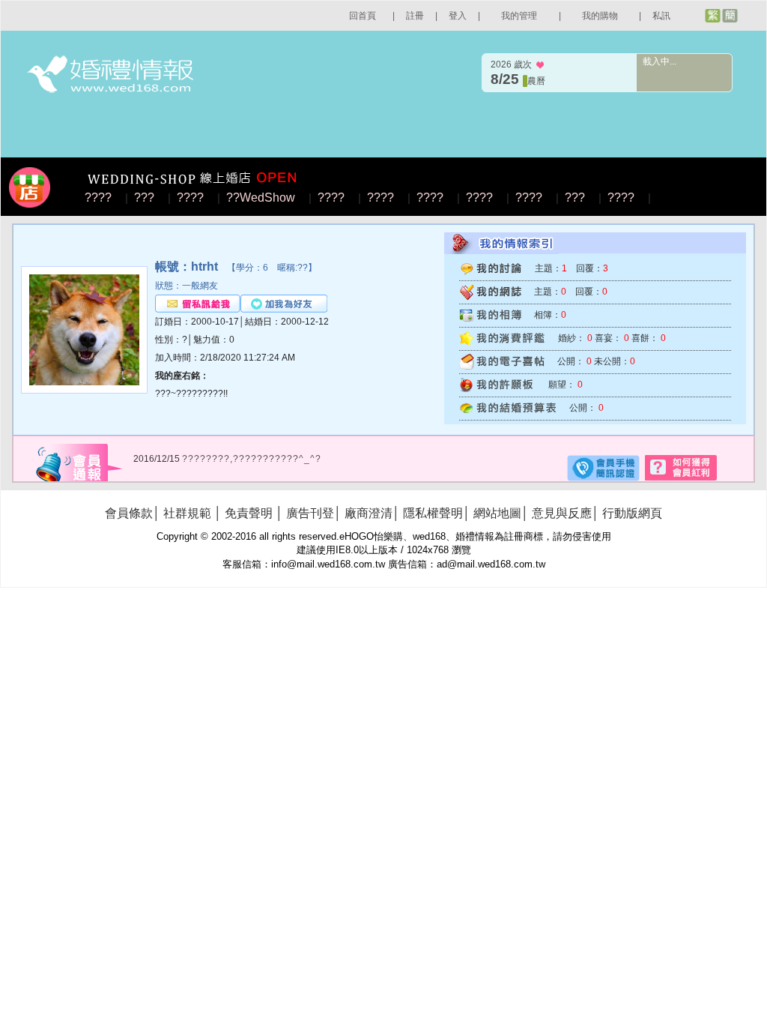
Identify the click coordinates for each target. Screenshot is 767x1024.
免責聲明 (249, 513)
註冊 (415, 15)
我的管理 (519, 15)
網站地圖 (497, 513)
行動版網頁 (632, 513)
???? (98, 197)
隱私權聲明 (433, 513)
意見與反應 (562, 513)
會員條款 (129, 513)
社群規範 (187, 513)
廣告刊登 (310, 513)
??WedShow (260, 197)
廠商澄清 (368, 513)
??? (144, 197)
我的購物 (600, 15)
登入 (458, 15)
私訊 (661, 15)
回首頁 (362, 15)
